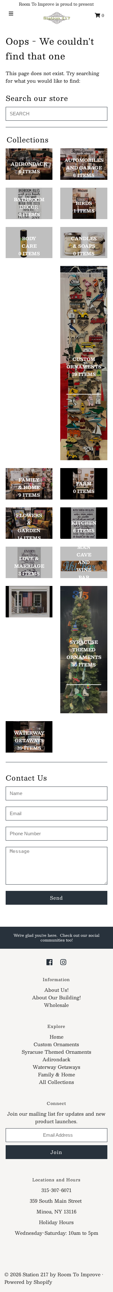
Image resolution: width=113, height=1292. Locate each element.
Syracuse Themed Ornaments (56, 1052)
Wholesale (56, 1005)
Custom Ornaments (56, 1044)
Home (56, 1037)
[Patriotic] (29, 601)
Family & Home (56, 1074)
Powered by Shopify (28, 1282)
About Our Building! (56, 997)
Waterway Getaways (56, 1067)
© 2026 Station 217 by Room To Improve (52, 1274)
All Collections (56, 1082)
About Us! (56, 990)
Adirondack (56, 1059)
